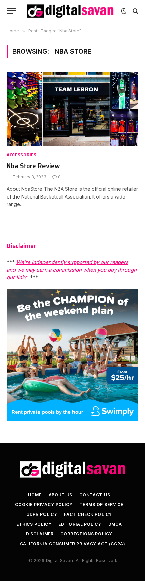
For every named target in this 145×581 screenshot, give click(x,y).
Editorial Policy (79, 524)
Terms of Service (101, 504)
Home (34, 494)
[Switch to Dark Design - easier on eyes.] (123, 11)
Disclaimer (40, 533)
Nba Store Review (33, 165)
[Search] (134, 11)
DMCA (115, 524)
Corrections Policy (86, 533)
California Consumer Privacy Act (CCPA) (72, 543)
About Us (61, 494)
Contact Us (94, 494)
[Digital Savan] (70, 11)
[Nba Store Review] (72, 109)
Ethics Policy (34, 524)
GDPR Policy (41, 514)
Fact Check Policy (88, 514)
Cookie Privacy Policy (44, 504)
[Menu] (11, 11)
